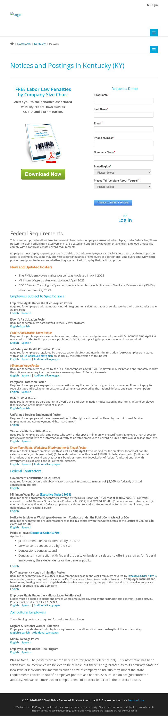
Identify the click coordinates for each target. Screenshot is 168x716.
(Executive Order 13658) (55, 494)
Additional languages (46, 359)
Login (154, 5)
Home (12, 44)
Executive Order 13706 (44, 533)
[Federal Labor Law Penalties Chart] (43, 143)
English (14, 313)
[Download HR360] (43, 174)
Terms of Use (136, 700)
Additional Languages (47, 464)
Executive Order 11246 (142, 576)
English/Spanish (20, 326)
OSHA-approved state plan (36, 356)
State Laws (24, 43)
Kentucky (40, 43)
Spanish (26, 313)
